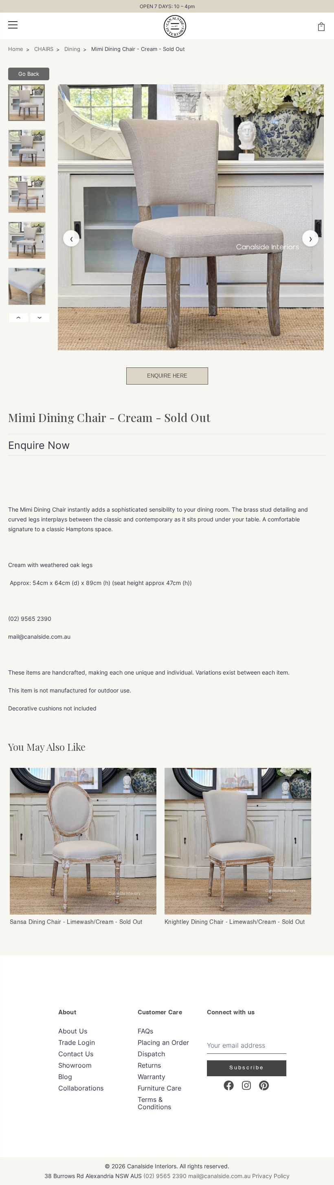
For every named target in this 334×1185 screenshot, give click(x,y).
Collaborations (80, 1088)
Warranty (151, 1077)
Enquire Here (167, 376)
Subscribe (246, 1068)
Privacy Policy (271, 1175)
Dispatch (151, 1054)
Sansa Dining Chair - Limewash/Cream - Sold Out (76, 922)
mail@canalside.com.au (219, 1175)
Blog (65, 1077)
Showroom (75, 1065)
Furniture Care (159, 1088)
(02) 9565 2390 (165, 1175)
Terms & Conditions (154, 1103)
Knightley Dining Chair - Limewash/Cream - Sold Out (235, 922)
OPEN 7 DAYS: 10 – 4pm (167, 6)
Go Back (28, 73)
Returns (149, 1065)
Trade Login (76, 1042)
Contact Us (75, 1054)
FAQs (145, 1031)
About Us (72, 1031)
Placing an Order (163, 1042)
